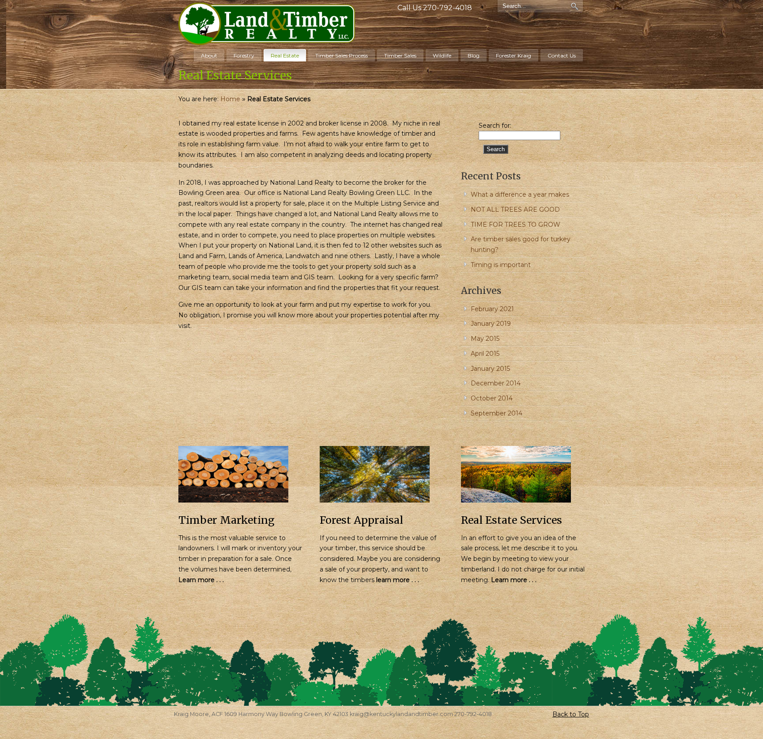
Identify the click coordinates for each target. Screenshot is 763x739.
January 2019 (491, 324)
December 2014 (496, 383)
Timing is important (501, 265)
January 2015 (490, 369)
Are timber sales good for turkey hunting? (520, 244)
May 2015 (485, 339)
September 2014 (496, 413)
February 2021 (492, 309)
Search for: (495, 126)
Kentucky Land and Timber (266, 24)
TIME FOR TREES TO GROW (515, 225)
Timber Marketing (226, 520)
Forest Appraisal (361, 520)
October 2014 (492, 398)
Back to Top (570, 714)
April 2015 (485, 354)
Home (230, 99)
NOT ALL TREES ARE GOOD (515, 209)
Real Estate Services (511, 520)
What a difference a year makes (520, 194)
